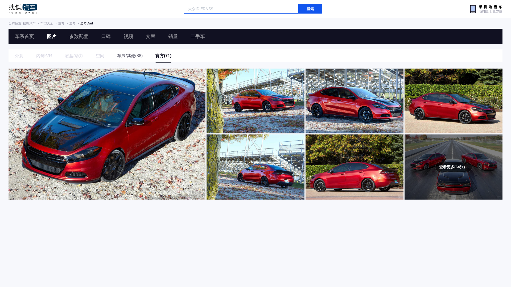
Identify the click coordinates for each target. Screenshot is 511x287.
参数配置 (78, 36)
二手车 (198, 36)
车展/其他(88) (130, 55)
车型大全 (46, 23)
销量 (173, 36)
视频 (128, 36)
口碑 (106, 36)
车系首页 (24, 36)
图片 (51, 36)
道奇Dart (86, 23)
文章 (150, 36)
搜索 (310, 9)
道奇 (61, 23)
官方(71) (163, 55)
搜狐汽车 (23, 9)
